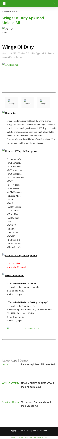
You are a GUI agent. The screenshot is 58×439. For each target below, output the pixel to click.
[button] (8, 32)
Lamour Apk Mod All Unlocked (38, 364)
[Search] (53, 3)
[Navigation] (3, 3)
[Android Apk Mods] (29, 2)
